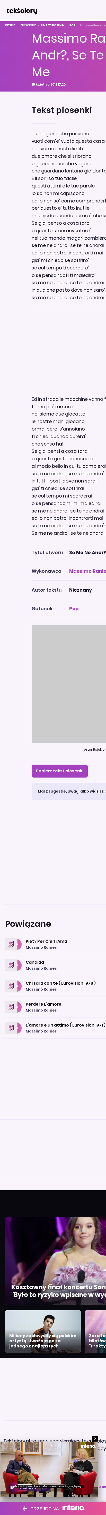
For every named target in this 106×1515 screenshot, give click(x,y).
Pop (72, 25)
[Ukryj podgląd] (95, 1439)
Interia (10, 25)
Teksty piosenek (53, 25)
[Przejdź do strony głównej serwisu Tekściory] (21, 10)
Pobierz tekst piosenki (59, 771)
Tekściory (28, 25)
